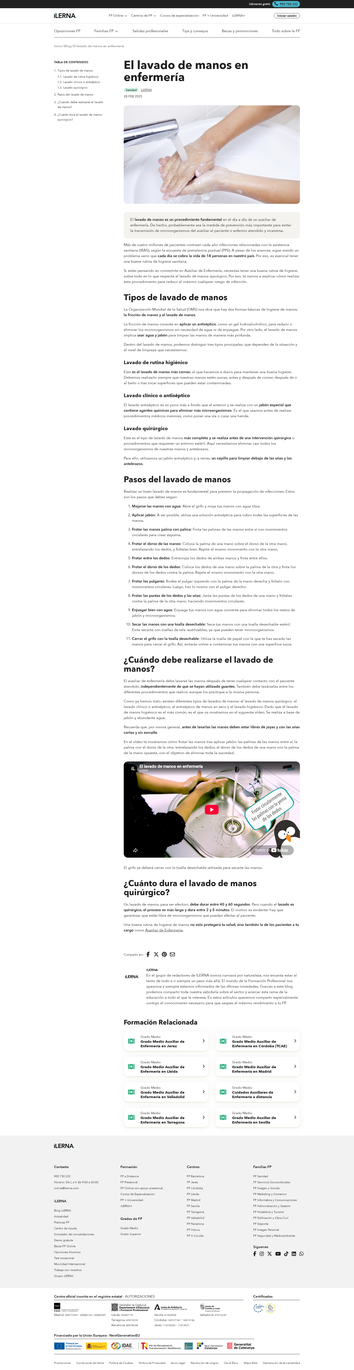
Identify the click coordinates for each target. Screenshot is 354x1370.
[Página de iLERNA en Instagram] (263, 1254)
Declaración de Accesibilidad (281, 1363)
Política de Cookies (121, 1363)
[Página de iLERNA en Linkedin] (295, 1254)
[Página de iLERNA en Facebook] (256, 1254)
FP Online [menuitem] (116, 15)
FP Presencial (129, 1182)
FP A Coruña (195, 1236)
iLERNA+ (126, 1206)
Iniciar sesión (287, 16)
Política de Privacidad (152, 1363)
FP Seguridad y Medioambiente (274, 1236)
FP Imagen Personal (266, 1230)
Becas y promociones (240, 31)
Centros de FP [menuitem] (142, 15)
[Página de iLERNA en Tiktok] (287, 1254)
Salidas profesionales (150, 31)
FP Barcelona (195, 1176)
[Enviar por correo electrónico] (172, 954)
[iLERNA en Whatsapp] (302, 1254)
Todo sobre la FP (286, 31)
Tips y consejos (195, 31)
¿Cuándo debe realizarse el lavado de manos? (78, 104)
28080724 (86, 1315)
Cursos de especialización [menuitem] (179, 15)
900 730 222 (289, 4)
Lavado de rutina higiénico (78, 77)
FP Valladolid (195, 1218)
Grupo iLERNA (63, 1276)
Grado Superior (130, 1234)
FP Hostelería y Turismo (268, 1212)
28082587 (100, 1315)
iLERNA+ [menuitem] (238, 15)
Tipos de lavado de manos (73, 71)
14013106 (188, 1320)
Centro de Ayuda (65, 1228)
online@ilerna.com (66, 1188)
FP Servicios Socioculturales (271, 1182)
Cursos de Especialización (137, 1194)
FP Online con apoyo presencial (141, 1188)
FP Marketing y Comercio (270, 1194)
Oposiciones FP (67, 31)
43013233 (132, 1320)
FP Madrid (193, 1200)
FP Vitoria (193, 1230)
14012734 (173, 1320)
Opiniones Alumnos (67, 1252)
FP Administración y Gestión (271, 1206)
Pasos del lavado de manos (74, 95)
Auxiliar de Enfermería (164, 930)
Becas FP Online (65, 1246)
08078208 (132, 1325)
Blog (67, 46)
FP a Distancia (129, 1176)
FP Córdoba (195, 1188)
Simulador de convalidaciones (74, 1234)
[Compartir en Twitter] (156, 954)
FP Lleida (193, 1194)
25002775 (127, 1315)
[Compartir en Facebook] (148, 954)
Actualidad (61, 1216)
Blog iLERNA (62, 1211)
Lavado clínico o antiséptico (78, 82)
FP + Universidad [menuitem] (215, 15)
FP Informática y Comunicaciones (275, 1200)
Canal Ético (231, 1363)
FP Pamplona (195, 1224)
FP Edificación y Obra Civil (270, 1218)
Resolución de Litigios (205, 1363)
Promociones (62, 1363)
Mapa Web (251, 1363)
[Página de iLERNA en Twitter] (271, 1254)
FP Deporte (260, 1224)
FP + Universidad (131, 1200)
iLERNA (146, 90)
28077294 (71, 1315)
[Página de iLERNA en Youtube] (279, 1254)
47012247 (221, 1315)
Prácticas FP (61, 1222)
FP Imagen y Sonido (266, 1188)
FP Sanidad (260, 1176)
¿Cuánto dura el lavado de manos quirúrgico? (78, 117)
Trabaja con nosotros (68, 1270)
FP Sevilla (193, 1206)
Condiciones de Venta (90, 1363)
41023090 (170, 1315)
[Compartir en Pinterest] (164, 954)
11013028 (169, 1325)
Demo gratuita (63, 1240)
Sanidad (131, 90)
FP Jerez (192, 1182)
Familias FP (103, 31)
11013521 (183, 1325)
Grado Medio (129, 1228)
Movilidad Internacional (69, 1264)
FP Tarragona (195, 1212)
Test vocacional (64, 1258)
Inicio (58, 46)
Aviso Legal (178, 1363)
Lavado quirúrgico (72, 88)
